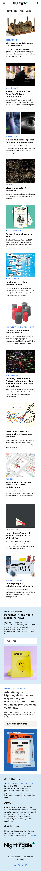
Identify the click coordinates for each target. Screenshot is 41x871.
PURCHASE (11, 641)
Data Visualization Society (20, 784)
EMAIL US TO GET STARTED (17, 724)
